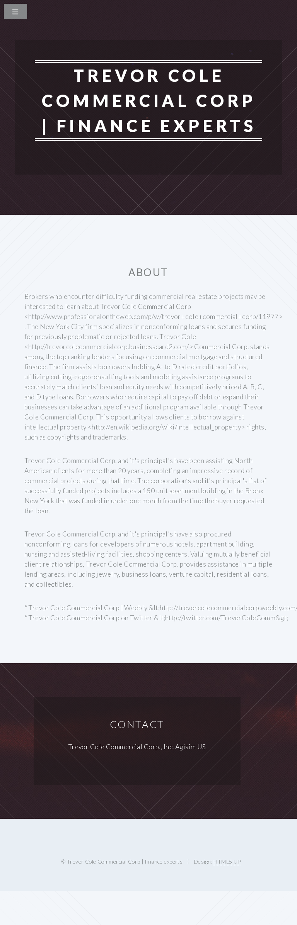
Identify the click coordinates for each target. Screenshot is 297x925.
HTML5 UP (227, 861)
